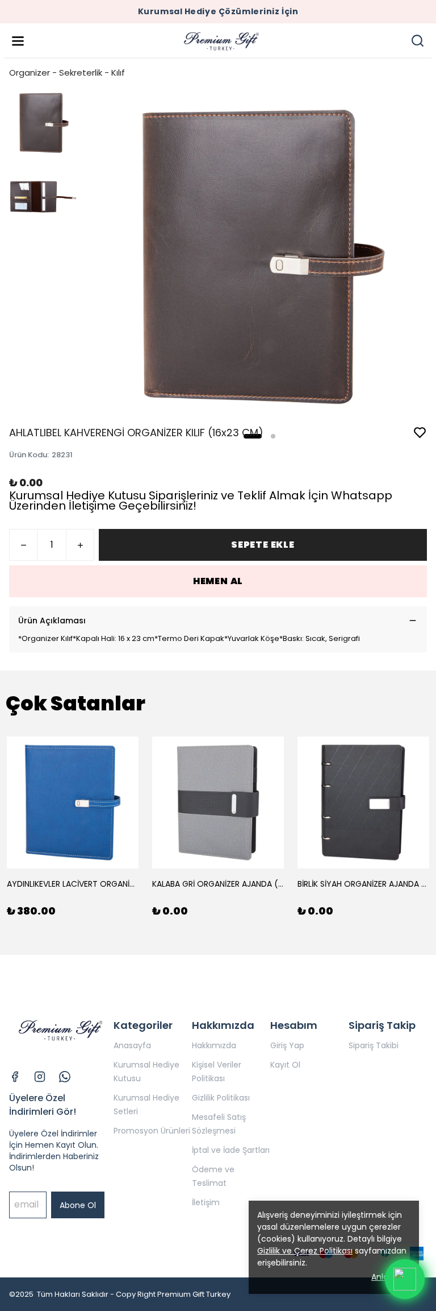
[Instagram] (39, 1076)
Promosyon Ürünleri (152, 1130)
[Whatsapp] (64, 1076)
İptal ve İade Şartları (231, 1150)
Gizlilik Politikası (221, 1097)
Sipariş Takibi (374, 1045)
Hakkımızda (214, 1045)
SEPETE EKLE (263, 544)
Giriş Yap (287, 1045)
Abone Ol (78, 1205)
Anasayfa (132, 1045)
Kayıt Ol (285, 1064)
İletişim (206, 1202)
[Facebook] (14, 1076)
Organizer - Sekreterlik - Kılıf (67, 72)
